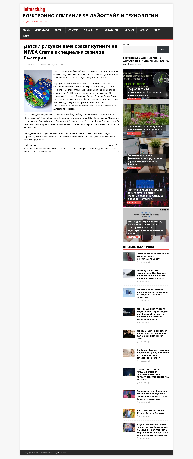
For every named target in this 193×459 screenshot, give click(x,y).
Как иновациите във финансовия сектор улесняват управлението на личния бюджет (145, 160)
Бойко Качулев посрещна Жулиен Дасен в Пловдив (150, 411)
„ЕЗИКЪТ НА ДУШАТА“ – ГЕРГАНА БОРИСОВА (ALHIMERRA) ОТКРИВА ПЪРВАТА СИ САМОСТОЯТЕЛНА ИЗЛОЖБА (153, 374)
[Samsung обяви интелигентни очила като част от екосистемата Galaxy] (129, 259)
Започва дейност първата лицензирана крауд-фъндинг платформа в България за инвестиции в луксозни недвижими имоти (153, 314)
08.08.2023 (32, 64)
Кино (157, 29)
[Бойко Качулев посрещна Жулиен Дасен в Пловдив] (129, 416)
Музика (143, 29)
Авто (26, 35)
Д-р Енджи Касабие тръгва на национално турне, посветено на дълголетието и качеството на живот (153, 354)
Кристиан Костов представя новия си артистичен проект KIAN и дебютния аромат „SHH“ (152, 334)
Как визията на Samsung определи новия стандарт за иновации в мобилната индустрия (152, 293)
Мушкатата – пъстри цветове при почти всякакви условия (145, 128)
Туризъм (128, 29)
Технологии (111, 29)
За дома (73, 29)
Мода (26, 29)
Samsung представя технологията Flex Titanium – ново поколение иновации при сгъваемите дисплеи (152, 274)
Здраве (59, 29)
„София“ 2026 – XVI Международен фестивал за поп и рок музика (144, 92)
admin (43, 64)
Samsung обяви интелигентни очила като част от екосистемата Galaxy (153, 256)
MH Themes (62, 453)
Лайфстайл (42, 29)
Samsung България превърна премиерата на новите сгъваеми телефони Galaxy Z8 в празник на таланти (145, 194)
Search (126, 44)
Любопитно (91, 29)
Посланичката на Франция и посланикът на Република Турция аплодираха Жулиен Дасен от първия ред (152, 395)
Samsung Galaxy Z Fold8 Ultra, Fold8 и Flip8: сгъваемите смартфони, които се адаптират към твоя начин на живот (145, 227)
